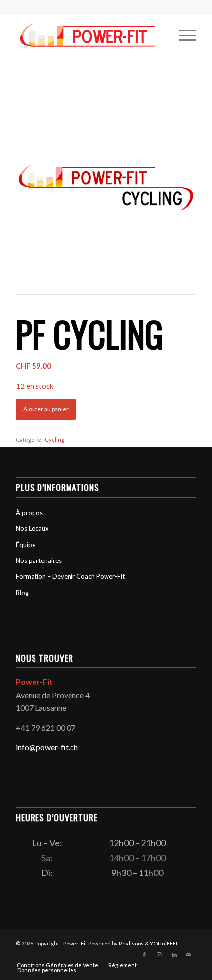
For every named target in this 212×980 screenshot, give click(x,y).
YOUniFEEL (164, 943)
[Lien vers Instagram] (159, 954)
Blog (22, 592)
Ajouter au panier (46, 409)
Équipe (25, 545)
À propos (29, 513)
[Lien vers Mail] (188, 954)
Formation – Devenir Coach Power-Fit (70, 576)
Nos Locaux (32, 528)
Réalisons (131, 943)
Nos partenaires (39, 560)
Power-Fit (75, 943)
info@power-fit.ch (47, 747)
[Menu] (182, 35)
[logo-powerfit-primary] (88, 35)
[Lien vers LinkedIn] (174, 954)
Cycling (54, 439)
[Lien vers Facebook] (144, 954)
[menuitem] (182, 35)
